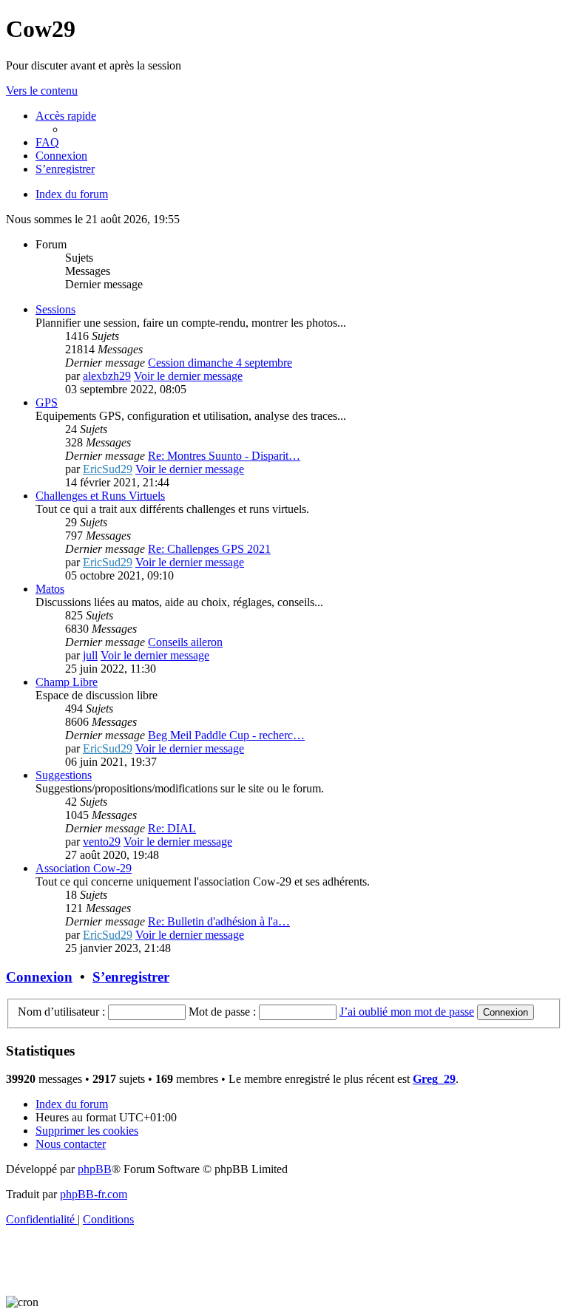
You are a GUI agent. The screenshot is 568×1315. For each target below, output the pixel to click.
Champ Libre (67, 682)
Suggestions (64, 775)
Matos (50, 588)
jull (90, 655)
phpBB (95, 1169)
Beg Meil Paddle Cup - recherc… (226, 735)
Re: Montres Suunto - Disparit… (224, 455)
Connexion (39, 977)
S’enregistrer (130, 977)
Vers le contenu (42, 90)
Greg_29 (434, 1079)
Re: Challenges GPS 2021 (209, 549)
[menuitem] (47, 142)
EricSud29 (107, 469)
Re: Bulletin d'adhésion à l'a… (219, 921)
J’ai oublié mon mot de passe (406, 1011)
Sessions (55, 309)
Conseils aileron (185, 642)
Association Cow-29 (84, 868)
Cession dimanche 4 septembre (220, 362)
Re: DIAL (172, 828)
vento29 (102, 841)
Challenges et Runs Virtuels (100, 495)
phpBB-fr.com (93, 1194)
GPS (47, 402)
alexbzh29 (107, 376)
